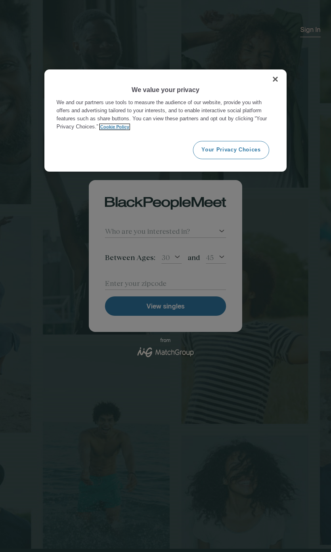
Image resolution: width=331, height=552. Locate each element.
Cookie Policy (114, 127)
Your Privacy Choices (230, 150)
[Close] (275, 79)
